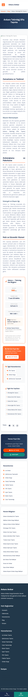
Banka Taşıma (5, 648)
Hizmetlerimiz (6, 617)
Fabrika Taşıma (6, 658)
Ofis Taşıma (12, 370)
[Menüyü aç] (3, 4)
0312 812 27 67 (6, 678)
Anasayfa (3, 11)
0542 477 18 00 (6, 676)
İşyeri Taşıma (5, 651)
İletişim (4, 623)
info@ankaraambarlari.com (9, 680)
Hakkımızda (5, 613)
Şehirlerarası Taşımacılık (15, 379)
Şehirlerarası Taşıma (7, 638)
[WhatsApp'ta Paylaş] (17, 425)
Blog (8, 11)
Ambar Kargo (12, 375)
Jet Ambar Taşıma (7, 635)
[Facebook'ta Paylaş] (9, 425)
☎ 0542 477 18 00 (12, 357)
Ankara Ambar (14, 5)
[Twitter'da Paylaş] (13, 425)
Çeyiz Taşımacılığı (7, 645)
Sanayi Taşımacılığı (7, 642)
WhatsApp (15, 454)
